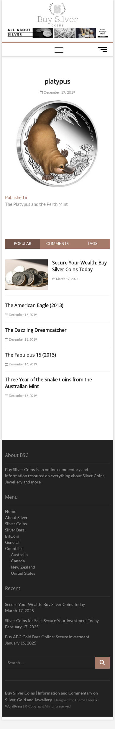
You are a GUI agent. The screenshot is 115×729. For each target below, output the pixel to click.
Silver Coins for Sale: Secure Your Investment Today (52, 620)
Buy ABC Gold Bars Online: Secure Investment (47, 636)
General (12, 542)
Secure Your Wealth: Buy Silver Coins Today (79, 266)
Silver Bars (14, 529)
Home (10, 511)
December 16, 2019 (22, 315)
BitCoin (12, 536)
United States (23, 573)
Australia (19, 554)
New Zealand (23, 566)
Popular (22, 243)
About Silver (16, 517)
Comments (57, 243)
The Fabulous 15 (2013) (30, 355)
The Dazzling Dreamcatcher (36, 330)
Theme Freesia (86, 700)
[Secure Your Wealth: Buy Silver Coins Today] (26, 262)
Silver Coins (16, 523)
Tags (92, 243)
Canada (18, 560)
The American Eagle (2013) (34, 305)
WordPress (13, 706)
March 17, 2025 (66, 279)
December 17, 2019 (59, 92)
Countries (14, 548)
